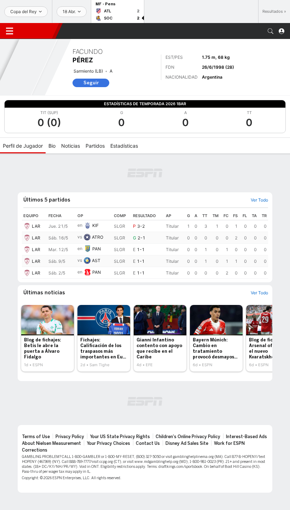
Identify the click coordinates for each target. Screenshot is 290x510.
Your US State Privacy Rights (120, 436)
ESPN (37, 31)
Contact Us (148, 443)
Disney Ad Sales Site (187, 443)
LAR (36, 226)
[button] (270, 31)
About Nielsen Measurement (51, 443)
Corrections (34, 450)
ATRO (97, 237)
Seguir (91, 82)
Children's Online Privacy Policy (188, 436)
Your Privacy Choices (108, 443)
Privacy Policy (70, 436)
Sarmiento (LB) (88, 71)
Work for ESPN (229, 443)
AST (96, 260)
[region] (145, 245)
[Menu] (9, 31)
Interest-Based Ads (246, 436)
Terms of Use (36, 436)
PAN (96, 248)
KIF (95, 225)
